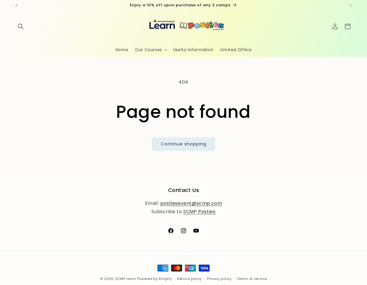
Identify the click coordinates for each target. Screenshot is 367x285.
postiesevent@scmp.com (191, 203)
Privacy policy (219, 278)
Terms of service (252, 278)
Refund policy (189, 278)
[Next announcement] (350, 5)
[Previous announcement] (16, 5)
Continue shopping (183, 144)
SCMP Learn (125, 278)
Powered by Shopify (154, 278)
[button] (20, 26)
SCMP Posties (199, 211)
